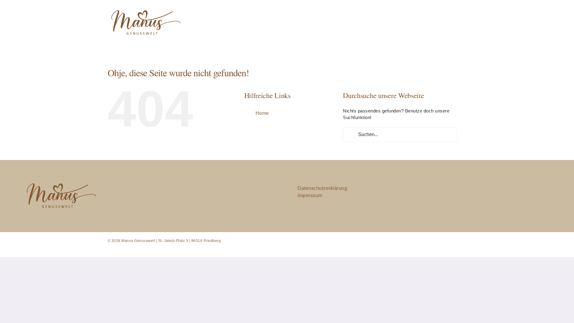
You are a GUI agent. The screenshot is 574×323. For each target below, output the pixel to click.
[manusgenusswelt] (145, 7)
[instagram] (493, 196)
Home (262, 113)
